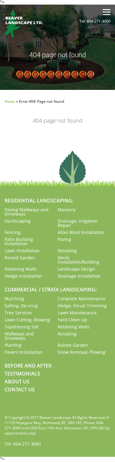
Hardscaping (18, 221)
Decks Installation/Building (78, 260)
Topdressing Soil (22, 327)
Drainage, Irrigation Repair (78, 223)
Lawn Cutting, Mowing (27, 320)
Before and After (28, 365)
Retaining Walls (20, 269)
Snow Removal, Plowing (81, 352)
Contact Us (20, 389)
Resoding (67, 250)
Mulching (14, 298)
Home (10, 101)
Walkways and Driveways (19, 336)
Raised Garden (20, 258)
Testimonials (22, 373)
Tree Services (18, 313)
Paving (64, 239)
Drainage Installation (79, 276)
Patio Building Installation (19, 241)
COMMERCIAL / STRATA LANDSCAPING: (51, 289)
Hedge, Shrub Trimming (82, 306)
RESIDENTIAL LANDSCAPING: (39, 200)
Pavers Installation (23, 352)
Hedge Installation (23, 276)
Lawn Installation (22, 250)
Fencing (13, 232)
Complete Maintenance (81, 298)
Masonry (66, 210)
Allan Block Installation (81, 232)
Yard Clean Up (72, 320)
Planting (13, 345)
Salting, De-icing (21, 306)
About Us (17, 381)
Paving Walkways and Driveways (26, 212)
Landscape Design (76, 269)
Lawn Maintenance (77, 313)
